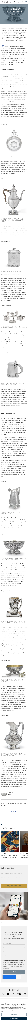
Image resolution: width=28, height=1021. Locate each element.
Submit (14, 972)
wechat (25, 994)
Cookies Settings (14, 1014)
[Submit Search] (14, 2)
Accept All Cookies (14, 1018)
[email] (1, 824)
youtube (19, 994)
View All (14, 811)
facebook (8, 994)
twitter (3, 994)
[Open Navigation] (26, 2)
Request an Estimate (14, 886)
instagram (13, 994)
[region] (14, 1010)
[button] (14, 804)
